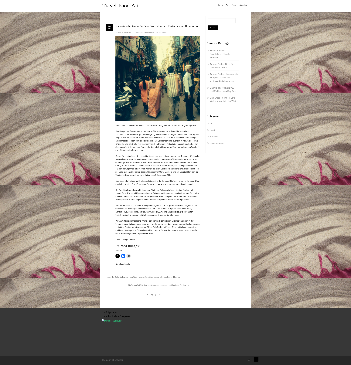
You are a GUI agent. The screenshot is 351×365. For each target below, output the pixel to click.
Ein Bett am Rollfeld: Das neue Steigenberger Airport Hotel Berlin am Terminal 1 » (158, 285)
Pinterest (160, 295)
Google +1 (156, 295)
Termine (214, 136)
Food (234, 5)
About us (243, 5)
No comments (161, 32)
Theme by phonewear (112, 359)
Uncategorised (149, 32)
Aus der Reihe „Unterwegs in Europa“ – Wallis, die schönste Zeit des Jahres (224, 78)
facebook (148, 295)
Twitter (152, 295)
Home (220, 5)
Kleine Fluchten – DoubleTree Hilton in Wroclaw (220, 54)
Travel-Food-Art (120, 5)
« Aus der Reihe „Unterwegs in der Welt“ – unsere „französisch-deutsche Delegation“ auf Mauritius (143, 277)
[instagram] (249, 360)
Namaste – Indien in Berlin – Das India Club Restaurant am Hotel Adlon (157, 26)
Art (227, 5)
